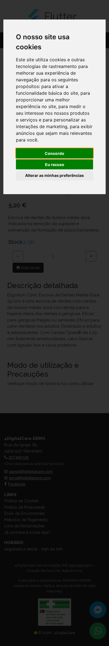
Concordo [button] (54, 153)
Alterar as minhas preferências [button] (54, 175)
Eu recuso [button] (54, 164)
